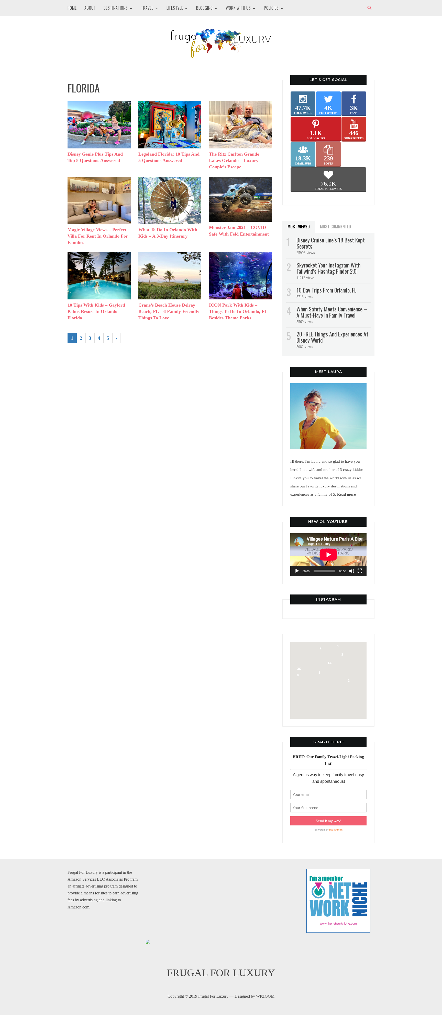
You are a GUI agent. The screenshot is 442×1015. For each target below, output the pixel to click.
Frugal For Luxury (221, 972)
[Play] (297, 571)
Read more (346, 494)
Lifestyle (175, 8)
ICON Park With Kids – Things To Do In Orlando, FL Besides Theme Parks (238, 311)
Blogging (204, 8)
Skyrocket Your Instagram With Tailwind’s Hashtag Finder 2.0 (328, 268)
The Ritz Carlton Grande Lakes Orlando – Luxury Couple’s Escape (234, 160)
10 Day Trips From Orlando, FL (326, 290)
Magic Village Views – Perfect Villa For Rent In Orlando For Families (98, 236)
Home (72, 8)
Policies (271, 8)
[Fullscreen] (359, 571)
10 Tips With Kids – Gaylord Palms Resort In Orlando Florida (96, 311)
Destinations (116, 8)
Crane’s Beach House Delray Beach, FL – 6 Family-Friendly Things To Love (168, 311)
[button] (331, 646)
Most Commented (335, 227)
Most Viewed (299, 227)
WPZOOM (265, 996)
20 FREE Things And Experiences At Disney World (332, 337)
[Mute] (351, 571)
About (90, 8)
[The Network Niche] (338, 872)
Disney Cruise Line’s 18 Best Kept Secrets (330, 243)
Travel (147, 8)
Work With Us (238, 8)
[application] (328, 554)
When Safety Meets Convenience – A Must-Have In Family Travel (331, 312)
